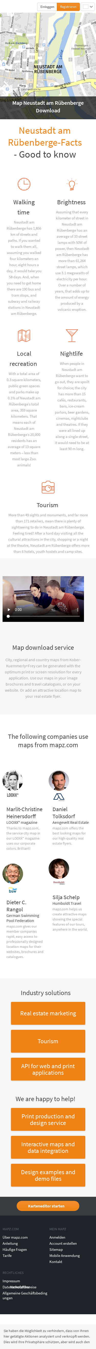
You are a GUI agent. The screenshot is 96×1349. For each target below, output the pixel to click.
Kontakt (55, 1261)
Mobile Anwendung (64, 1255)
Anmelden (57, 1237)
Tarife (7, 1255)
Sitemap (56, 1249)
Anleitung (10, 1243)
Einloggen (47, 7)
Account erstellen (63, 1243)
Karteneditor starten (46, 1205)
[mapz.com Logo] (13, 6)
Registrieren (68, 7)
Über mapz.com (15, 1237)
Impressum (11, 1280)
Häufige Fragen (15, 1249)
